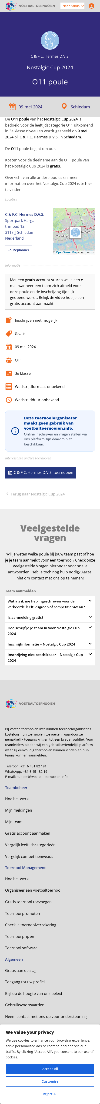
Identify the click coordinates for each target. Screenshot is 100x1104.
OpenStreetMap (66, 252)
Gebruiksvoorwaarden (24, 1004)
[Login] (90, 5)
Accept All (50, 1069)
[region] (50, 1064)
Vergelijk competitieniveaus (29, 856)
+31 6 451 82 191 (33, 766)
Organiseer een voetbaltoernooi (33, 890)
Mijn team (14, 821)
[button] (75, 233)
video (60, 297)
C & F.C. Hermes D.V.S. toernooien (43, 472)
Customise (50, 1081)
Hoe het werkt (17, 798)
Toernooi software (21, 947)
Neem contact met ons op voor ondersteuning (46, 1016)
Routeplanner (18, 250)
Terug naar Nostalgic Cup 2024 (37, 494)
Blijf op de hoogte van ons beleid (33, 993)
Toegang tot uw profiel (25, 981)
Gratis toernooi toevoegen (28, 901)
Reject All (50, 1094)
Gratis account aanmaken (27, 833)
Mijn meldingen (18, 810)
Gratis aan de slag (21, 970)
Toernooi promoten (22, 913)
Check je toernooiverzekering (30, 924)
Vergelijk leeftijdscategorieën (30, 844)
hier (88, 183)
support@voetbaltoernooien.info (42, 776)
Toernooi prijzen (19, 936)
